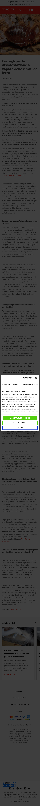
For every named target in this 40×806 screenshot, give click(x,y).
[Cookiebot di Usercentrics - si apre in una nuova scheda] (24, 378)
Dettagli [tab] (15, 384)
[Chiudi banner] (36, 378)
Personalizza (19, 423)
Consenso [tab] (6, 384)
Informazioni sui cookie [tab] (30, 384)
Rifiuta (20, 427)
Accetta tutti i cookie (20, 418)
